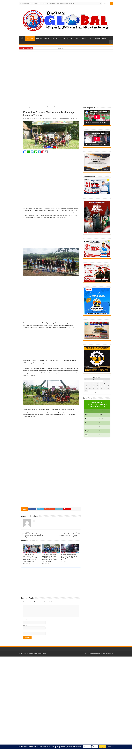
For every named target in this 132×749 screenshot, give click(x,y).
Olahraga (76, 38)
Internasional (105, 38)
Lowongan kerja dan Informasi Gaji (104, 653)
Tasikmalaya (55, 118)
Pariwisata (90, 38)
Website (25, 631)
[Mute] (105, 123)
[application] (97, 117)
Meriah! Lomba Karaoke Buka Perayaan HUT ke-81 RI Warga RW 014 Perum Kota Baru (69, 557)
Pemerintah (39, 38)
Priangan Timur (29, 38)
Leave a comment (65, 118)
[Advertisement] (66, 67)
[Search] (111, 3)
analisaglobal (28, 118)
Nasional (46, 38)
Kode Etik (71, 3)
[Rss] (101, 3)
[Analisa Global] (66, 20)
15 (104, 385)
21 (101, 387)
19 (93, 387)
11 (90, 385)
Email (25, 625)
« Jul (96, 392)
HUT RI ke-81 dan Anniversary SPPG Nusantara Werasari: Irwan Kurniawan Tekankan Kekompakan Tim (31, 558)
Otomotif (83, 38)
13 (97, 385)
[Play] (86, 123)
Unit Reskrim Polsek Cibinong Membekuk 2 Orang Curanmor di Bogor (34, 535)
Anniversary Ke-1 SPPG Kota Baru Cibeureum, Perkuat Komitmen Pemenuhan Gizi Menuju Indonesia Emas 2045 (60, 48)
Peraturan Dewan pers (62, 3)
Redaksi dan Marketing (25, 3)
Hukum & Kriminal (60, 38)
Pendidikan (69, 38)
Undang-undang (51, 3)
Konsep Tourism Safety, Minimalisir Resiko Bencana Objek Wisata (68, 535)
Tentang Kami (36, 3)
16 (108, 385)
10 (86, 385)
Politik (52, 38)
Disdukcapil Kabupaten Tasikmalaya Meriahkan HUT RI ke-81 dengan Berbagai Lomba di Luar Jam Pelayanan (49, 558)
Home (22, 38)
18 (90, 387)
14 (101, 385)
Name (25, 620)
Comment (26, 604)
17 (86, 387)
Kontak (43, 3)
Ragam (97, 38)
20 (97, 387)
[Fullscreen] (107, 123)
